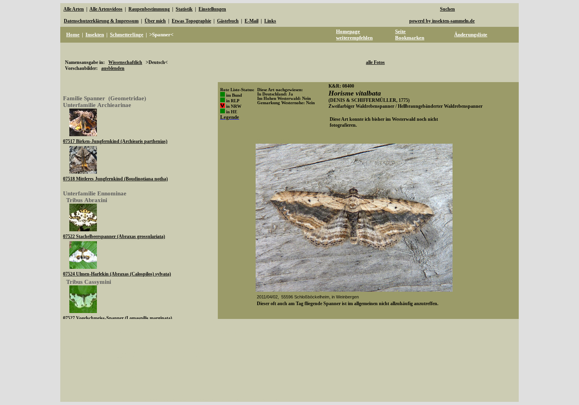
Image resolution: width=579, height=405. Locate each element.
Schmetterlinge (126, 35)
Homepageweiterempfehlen (354, 34)
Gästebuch (228, 21)
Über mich (155, 21)
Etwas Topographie (191, 21)
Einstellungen (212, 9)
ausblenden (112, 68)
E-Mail (251, 21)
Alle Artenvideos (105, 9)
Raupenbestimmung (149, 9)
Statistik (184, 9)
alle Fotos (375, 62)
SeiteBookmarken (409, 34)
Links (270, 21)
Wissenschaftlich (125, 62)
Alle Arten (73, 9)
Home (73, 35)
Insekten (94, 35)
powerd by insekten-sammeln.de (442, 21)
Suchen (447, 9)
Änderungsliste (470, 35)
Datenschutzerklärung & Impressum (101, 21)
